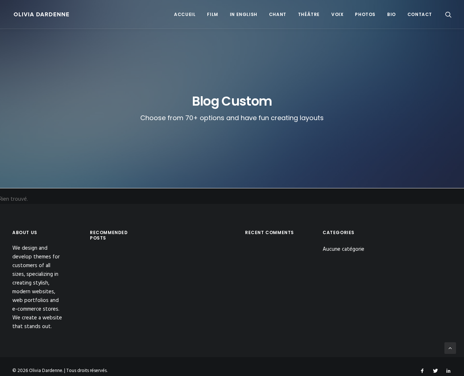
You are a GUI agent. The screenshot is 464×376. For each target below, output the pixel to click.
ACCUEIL (184, 14)
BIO (391, 14)
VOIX (337, 14)
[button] (448, 14)
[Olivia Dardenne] (41, 14)
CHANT (277, 14)
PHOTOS (365, 14)
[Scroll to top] (450, 348)
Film (212, 14)
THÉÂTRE (309, 14)
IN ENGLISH (243, 14)
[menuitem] (184, 14)
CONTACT (419, 14)
